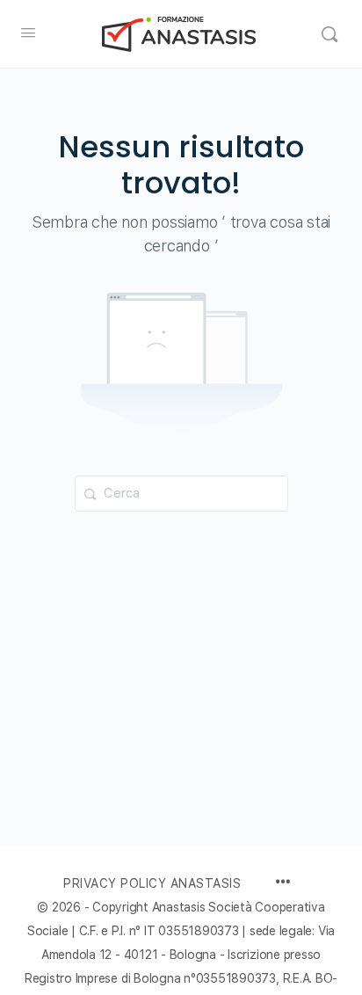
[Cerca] (329, 34)
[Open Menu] (28, 32)
